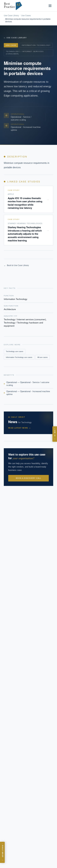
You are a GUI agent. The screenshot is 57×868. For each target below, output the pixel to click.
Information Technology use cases (19, 357)
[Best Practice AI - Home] (13, 5)
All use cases (42, 357)
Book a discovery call (28, 478)
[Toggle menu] (50, 6)
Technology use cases (14, 351)
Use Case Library (11, 15)
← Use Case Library (15, 37)
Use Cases (26, 15)
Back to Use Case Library (16, 265)
